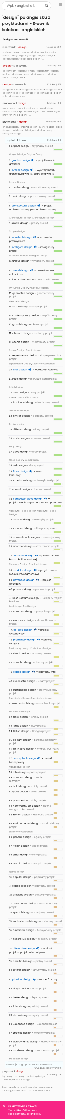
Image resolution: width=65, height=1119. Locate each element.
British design (21, 731)
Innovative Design (18, 287)
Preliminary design (19, 648)
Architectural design (20, 217)
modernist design (23, 1050)
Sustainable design (41, 698)
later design (20, 1006)
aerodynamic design (25, 1041)
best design (15, 606)
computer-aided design (27, 498)
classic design (21, 672)
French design (21, 814)
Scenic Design (16, 350)
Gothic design (21, 863)
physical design (21, 979)
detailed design (22, 629)
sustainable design (24, 690)
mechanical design (24, 703)
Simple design (17, 231)
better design (21, 997)
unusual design (22, 519)
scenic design (20, 342)
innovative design (23, 279)
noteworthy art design (26, 805)
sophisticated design (25, 921)
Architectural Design (43, 217)
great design (20, 791)
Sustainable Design (19, 698)
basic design (19, 196)
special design (21, 912)
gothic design (16, 871)
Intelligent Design (38, 255)
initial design (19, 378)
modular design (22, 570)
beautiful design (22, 961)
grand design (20, 324)
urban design (20, 306)
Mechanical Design (19, 711)
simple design (20, 223)
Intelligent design (18, 255)
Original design (17, 154)
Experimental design (43, 363)
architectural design (24, 205)
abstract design (22, 546)
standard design (23, 528)
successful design (24, 681)
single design (21, 988)
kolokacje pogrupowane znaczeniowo (29, 1064)
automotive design (24, 903)
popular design (22, 877)
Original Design (35, 154)
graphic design (21, 160)
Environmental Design (21, 831)
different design (22, 429)
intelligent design (22, 247)
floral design (20, 471)
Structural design (38, 564)
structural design (23, 555)
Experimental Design (20, 363)
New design (32, 397)
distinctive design (23, 748)
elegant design (22, 740)
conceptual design (24, 758)
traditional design (23, 402)
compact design (23, 777)
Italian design (21, 845)
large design (20, 725)
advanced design (23, 580)
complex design (22, 662)
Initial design (16, 387)
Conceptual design (19, 766)
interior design (20, 170)
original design (20, 146)
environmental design (26, 823)
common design (23, 611)
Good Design (31, 460)
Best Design (29, 606)
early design (20, 438)
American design (23, 480)
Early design (15, 446)
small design (20, 854)
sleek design (20, 717)
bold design (20, 786)
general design (22, 837)
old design (19, 465)
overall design (20, 270)
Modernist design (18, 1058)
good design (20, 451)
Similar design (16, 424)
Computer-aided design (22, 510)
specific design (22, 1032)
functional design (23, 930)
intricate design (21, 333)
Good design (16, 460)
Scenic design (33, 350)
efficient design (22, 894)
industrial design (22, 237)
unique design (20, 261)
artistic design (21, 970)
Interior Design (17, 182)
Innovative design (39, 287)
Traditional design (19, 410)
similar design (21, 415)
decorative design (24, 939)
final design (20, 369)
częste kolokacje (16, 140)
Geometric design (19, 301)
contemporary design (25, 315)
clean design (20, 1015)
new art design (17, 397)
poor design (20, 800)
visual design (21, 653)
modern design (21, 187)
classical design (22, 885)
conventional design (25, 537)
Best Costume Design (25, 598)
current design (21, 489)
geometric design (23, 293)
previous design (22, 589)
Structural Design (18, 564)
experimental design (24, 355)
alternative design (24, 948)
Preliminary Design (40, 648)
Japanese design (23, 1024)
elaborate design (23, 620)
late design (19, 772)
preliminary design (24, 639)
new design (20, 392)
